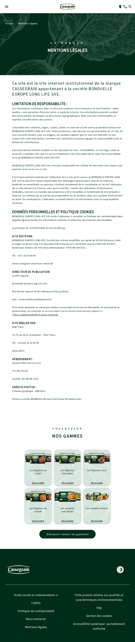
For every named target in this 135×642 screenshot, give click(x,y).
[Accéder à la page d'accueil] (67, 6)
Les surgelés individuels (67, 510)
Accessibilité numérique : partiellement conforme (99, 626)
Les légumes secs (97, 470)
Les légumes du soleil (38, 472)
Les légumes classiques (67, 472)
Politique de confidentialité (36, 611)
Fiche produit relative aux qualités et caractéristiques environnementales (99, 597)
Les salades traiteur (97, 508)
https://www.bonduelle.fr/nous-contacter (35, 314)
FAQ (99, 608)
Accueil (9, 23)
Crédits (36, 603)
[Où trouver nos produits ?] (120, 6)
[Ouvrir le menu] (6, 6)
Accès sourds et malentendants (35, 595)
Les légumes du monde (38, 510)
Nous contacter (36, 619)
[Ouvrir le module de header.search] (130, 6)
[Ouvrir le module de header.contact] (125, 6)
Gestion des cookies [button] (99, 616)
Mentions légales (36, 627)
